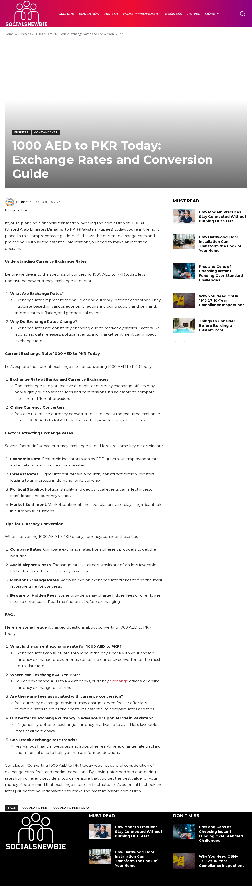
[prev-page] (176, 342)
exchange (119, 681)
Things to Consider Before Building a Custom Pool (217, 325)
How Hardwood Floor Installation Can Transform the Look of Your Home (220, 244)
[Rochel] (10, 202)
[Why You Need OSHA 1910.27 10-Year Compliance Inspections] (184, 300)
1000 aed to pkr (34, 807)
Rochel (27, 202)
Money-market (46, 132)
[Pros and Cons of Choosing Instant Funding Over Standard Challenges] (184, 271)
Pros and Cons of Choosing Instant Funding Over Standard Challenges (221, 273)
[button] (242, 13)
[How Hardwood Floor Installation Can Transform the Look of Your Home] (184, 241)
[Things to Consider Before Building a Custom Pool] (184, 325)
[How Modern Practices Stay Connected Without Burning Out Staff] (184, 216)
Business (24, 34)
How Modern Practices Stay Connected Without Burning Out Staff (222, 216)
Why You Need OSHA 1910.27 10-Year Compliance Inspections (221, 300)
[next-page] (184, 342)
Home (9, 34)
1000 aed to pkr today (70, 807)
